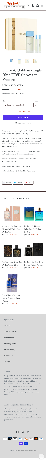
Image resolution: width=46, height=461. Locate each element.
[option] (11, 60)
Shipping (5, 93)
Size (4, 101)
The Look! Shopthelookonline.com (25, 450)
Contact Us (8, 356)
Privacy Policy (9, 350)
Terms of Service (10, 331)
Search (7, 325)
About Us (7, 362)
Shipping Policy (10, 344)
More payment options (23, 123)
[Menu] (42, 5)
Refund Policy (9, 337)
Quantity (36, 101)
